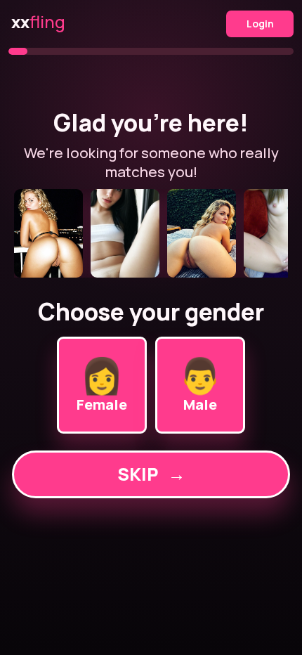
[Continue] (151, 233)
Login (260, 23)
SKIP (151, 474)
